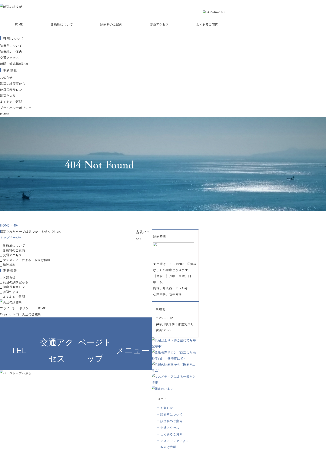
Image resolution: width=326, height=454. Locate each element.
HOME (18, 24)
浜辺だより (8, 95)
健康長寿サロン (11, 89)
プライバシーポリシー (16, 107)
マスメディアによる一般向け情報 (26, 260)
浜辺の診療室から (12, 83)
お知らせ (6, 77)
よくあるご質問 (207, 24)
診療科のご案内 (111, 24)
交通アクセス (159, 24)
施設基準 (9, 265)
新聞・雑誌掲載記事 (14, 63)
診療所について (62, 24)
